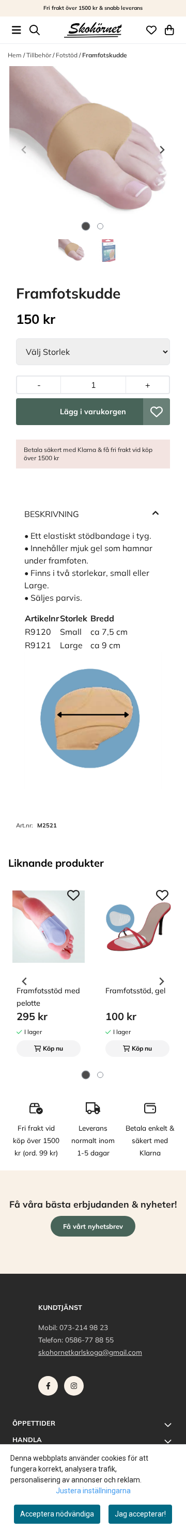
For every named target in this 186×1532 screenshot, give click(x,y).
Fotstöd (67, 55)
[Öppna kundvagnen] (169, 30)
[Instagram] (76, 1388)
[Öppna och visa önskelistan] (151, 30)
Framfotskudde (104, 55)
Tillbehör (39, 55)
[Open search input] (34, 30)
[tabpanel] (48, 977)
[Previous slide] (24, 150)
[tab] (86, 226)
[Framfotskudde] (93, 149)
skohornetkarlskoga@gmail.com (90, 1352)
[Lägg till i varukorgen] (93, 411)
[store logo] (93, 30)
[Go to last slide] (25, 981)
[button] (156, 411)
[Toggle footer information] (169, 1424)
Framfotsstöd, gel (135, 990)
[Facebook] (50, 1388)
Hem (15, 55)
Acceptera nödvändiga (57, 1514)
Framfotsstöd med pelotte (48, 997)
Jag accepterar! (140, 1514)
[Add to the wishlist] (73, 895)
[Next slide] (161, 150)
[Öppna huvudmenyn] (16, 30)
